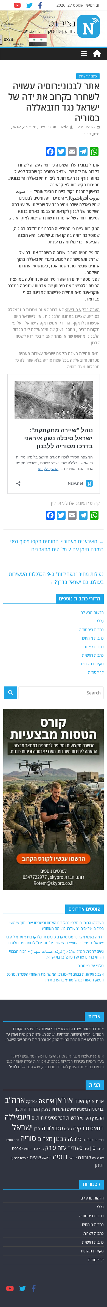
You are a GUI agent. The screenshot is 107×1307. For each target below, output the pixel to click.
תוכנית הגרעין (20, 1158)
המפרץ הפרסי (92, 1118)
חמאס (97, 1128)
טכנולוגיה (52, 1128)
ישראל (16, 127)
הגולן (44, 1109)
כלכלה (74, 1139)
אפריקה (32, 1101)
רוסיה (87, 134)
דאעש (71, 1109)
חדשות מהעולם (92, 612)
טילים (68, 1129)
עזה (61, 1148)
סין (92, 1148)
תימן (99, 1164)
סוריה (28, 1138)
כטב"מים (88, 1139)
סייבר (100, 1148)
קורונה (84, 1157)
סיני (86, 1149)
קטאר (73, 1158)
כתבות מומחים (93, 638)
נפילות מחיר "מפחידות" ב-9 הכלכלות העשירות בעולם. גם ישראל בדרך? (56, 578)
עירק (50, 1148)
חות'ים (38, 1118)
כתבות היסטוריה (91, 629)
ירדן (37, 1129)
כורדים (99, 1140)
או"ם (100, 1101)
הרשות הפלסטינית (62, 1118)
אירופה (46, 1101)
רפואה (47, 1157)
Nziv (63, 127)
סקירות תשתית (92, 663)
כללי (100, 621)
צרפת (16, 1148)
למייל (13, 1066)
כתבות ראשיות (93, 655)
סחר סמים (12, 1140)
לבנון (96, 134)
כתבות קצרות (88, 76)
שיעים (35, 1157)
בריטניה (96, 1109)
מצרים (45, 1139)
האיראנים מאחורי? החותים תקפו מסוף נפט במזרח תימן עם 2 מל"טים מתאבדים (57, 545)
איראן (64, 1099)
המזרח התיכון (27, 1109)
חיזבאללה (29, 127)
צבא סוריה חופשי (33, 1149)
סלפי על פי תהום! (90, 965)
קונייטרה (98, 1158)
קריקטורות (96, 672)
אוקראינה (45, 127)
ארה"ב (15, 1100)
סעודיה (75, 1148)
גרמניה (82, 1109)
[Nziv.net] (97, 54)
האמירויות (57, 1109)
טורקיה (81, 1128)
